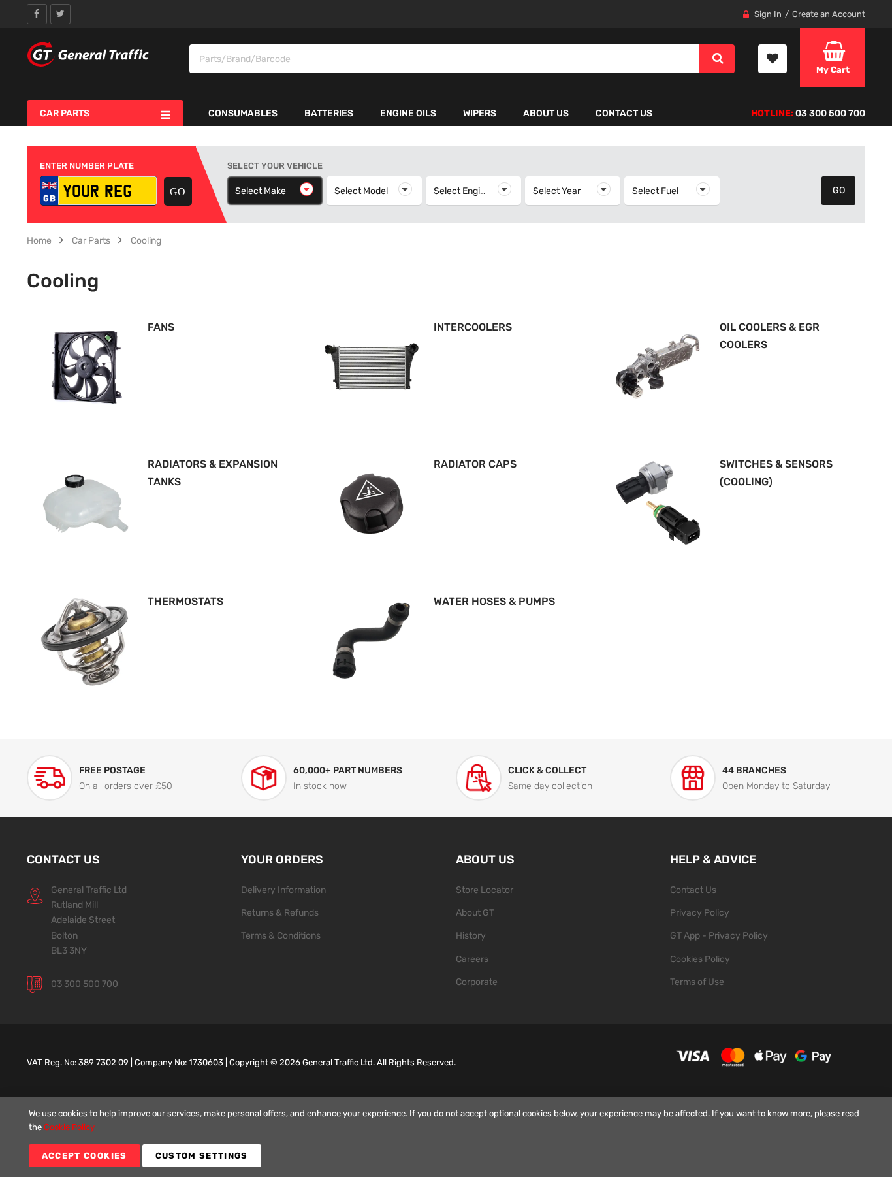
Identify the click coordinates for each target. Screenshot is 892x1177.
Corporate (477, 981)
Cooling (146, 240)
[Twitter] (60, 14)
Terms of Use (697, 981)
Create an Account (828, 14)
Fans (161, 327)
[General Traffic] (88, 54)
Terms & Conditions (281, 935)
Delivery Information (283, 889)
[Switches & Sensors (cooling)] (657, 503)
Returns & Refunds (280, 912)
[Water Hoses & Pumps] (371, 640)
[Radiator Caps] (371, 503)
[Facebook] (37, 14)
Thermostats (185, 601)
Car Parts (91, 240)
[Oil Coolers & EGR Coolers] (657, 365)
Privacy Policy (699, 912)
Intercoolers (473, 327)
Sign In (768, 14)
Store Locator (484, 889)
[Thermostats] (85, 640)
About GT (475, 912)
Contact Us (693, 889)
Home (39, 240)
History (471, 935)
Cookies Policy (700, 959)
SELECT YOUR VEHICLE (275, 165)
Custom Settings (201, 1156)
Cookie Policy (69, 1127)
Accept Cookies (84, 1156)
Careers (472, 959)
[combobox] (445, 58)
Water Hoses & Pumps (494, 601)
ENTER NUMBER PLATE (87, 165)
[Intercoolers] (371, 365)
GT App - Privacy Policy (719, 935)
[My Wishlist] (772, 58)
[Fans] (85, 365)
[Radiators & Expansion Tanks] (85, 503)
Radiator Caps (475, 464)
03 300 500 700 (84, 983)
